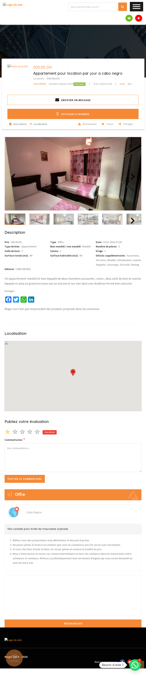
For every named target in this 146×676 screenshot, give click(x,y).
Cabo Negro (34, 512)
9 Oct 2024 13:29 (102, 83)
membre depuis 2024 (53, 83)
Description (20, 124)
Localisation (40, 124)
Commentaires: (15, 440)
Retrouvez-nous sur (106, 662)
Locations (38, 78)
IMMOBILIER (53, 78)
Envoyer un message (76, 100)
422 (126, 83)
